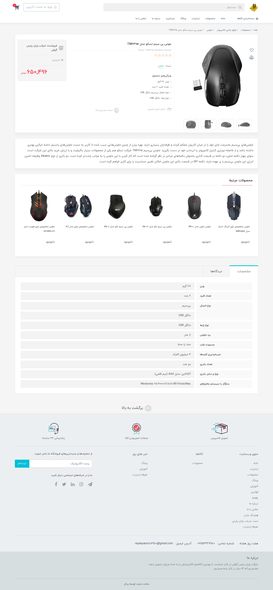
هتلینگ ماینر (251, 515)
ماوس (161, 66)
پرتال (126, 584)
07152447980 (206, 543)
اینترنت (196, 18)
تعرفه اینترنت (250, 527)
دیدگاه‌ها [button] (216, 271)
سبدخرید (170, 18)
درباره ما (156, 18)
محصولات (210, 18)
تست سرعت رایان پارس (245, 521)
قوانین (254, 492)
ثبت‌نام (22, 463)
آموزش (254, 486)
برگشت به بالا (133, 408)
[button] (19, 7)
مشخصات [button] (244, 271)
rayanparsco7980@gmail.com (154, 543)
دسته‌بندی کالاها (246, 18)
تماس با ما (141, 18)
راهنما (255, 498)
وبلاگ (183, 18)
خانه (223, 18)
